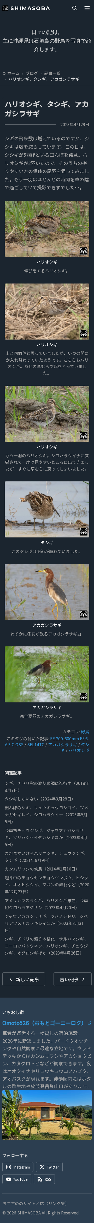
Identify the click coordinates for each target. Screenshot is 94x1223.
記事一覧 (52, 73)
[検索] (74, 8)
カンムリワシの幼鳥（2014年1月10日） (42, 869)
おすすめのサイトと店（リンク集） (35, 1203)
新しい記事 (27, 979)
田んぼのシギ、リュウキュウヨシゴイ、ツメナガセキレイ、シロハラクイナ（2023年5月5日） (46, 815)
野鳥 (85, 732)
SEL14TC (35, 745)
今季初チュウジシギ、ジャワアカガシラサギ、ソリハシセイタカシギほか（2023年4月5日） (46, 837)
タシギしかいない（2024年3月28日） (40, 799)
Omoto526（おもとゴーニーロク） (44, 1023)
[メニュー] (87, 8)
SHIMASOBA (30, 8)
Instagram (21, 1167)
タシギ (47, 542)
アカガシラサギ (47, 625)
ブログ (32, 73)
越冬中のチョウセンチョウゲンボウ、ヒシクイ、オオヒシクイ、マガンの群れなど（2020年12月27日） (47, 885)
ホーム (13, 73)
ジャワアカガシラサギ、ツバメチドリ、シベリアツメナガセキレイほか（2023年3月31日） (46, 923)
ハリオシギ (47, 262)
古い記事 (69, 979)
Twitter (53, 1167)
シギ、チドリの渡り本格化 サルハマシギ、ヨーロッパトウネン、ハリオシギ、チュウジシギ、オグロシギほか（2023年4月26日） (46, 946)
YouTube (20, 1179)
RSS (48, 1179)
